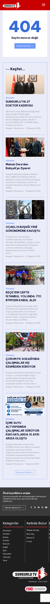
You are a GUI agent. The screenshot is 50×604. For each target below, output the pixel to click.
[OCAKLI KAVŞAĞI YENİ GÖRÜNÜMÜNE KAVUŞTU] (25, 209)
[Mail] (39, 507)
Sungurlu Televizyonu (14, 128)
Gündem (10, 98)
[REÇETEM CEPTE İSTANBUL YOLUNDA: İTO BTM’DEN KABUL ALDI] (25, 275)
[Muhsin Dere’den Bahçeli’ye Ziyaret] (25, 147)
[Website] (42, 507)
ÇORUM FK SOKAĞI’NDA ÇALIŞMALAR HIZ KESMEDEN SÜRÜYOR (22, 362)
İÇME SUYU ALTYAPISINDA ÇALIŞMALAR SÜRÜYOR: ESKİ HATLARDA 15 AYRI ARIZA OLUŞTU (23, 430)
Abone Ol (30, 538)
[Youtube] (46, 507)
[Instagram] (35, 507)
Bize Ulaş (30, 534)
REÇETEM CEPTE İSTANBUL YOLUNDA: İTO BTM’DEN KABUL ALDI (23, 296)
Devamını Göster (24, 472)
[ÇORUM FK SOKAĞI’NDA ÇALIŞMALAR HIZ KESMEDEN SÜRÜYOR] (25, 341)
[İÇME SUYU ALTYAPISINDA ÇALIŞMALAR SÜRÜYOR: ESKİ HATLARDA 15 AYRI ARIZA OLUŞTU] (25, 405)
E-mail (29, 541)
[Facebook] (31, 507)
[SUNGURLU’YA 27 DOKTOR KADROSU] (25, 84)
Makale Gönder (33, 530)
